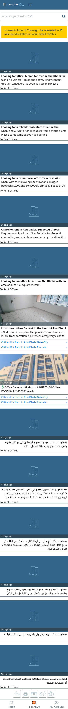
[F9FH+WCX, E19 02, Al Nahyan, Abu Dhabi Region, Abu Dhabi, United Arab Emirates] (3, 387)
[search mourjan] (63, 16)
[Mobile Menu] (30, 5)
